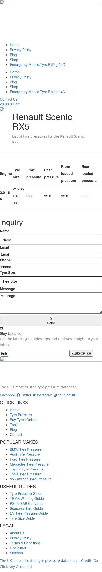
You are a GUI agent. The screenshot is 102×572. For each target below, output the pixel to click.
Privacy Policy (20, 49)
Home (14, 44)
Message (7, 288)
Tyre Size (7, 272)
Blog (13, 54)
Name (4, 230)
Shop (14, 59)
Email (4, 247)
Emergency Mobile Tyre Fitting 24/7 (38, 64)
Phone (5, 259)
